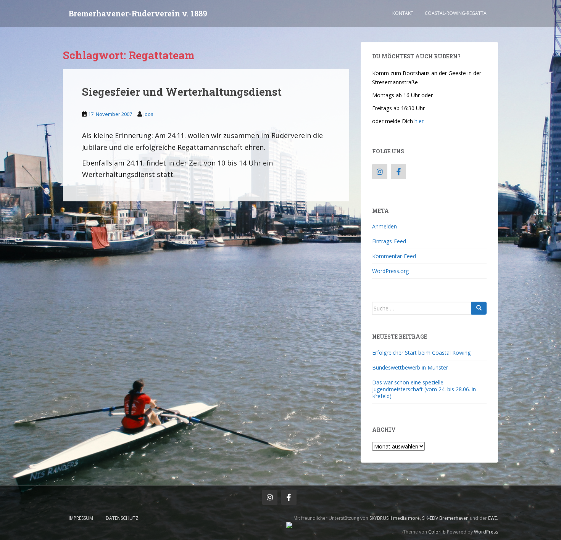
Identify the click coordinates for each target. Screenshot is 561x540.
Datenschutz (122, 518)
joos (148, 114)
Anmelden (384, 226)
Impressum (81, 518)
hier (419, 121)
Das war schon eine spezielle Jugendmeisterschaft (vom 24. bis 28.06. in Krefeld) (424, 389)
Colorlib (437, 532)
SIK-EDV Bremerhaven (445, 518)
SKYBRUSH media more (394, 518)
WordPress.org (390, 271)
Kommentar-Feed (394, 256)
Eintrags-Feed (389, 241)
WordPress (486, 532)
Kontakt (402, 13)
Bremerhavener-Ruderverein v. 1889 (138, 13)
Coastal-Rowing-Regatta (456, 13)
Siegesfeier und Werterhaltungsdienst (182, 92)
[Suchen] (479, 308)
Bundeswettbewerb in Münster (410, 367)
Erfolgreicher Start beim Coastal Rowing (421, 352)
